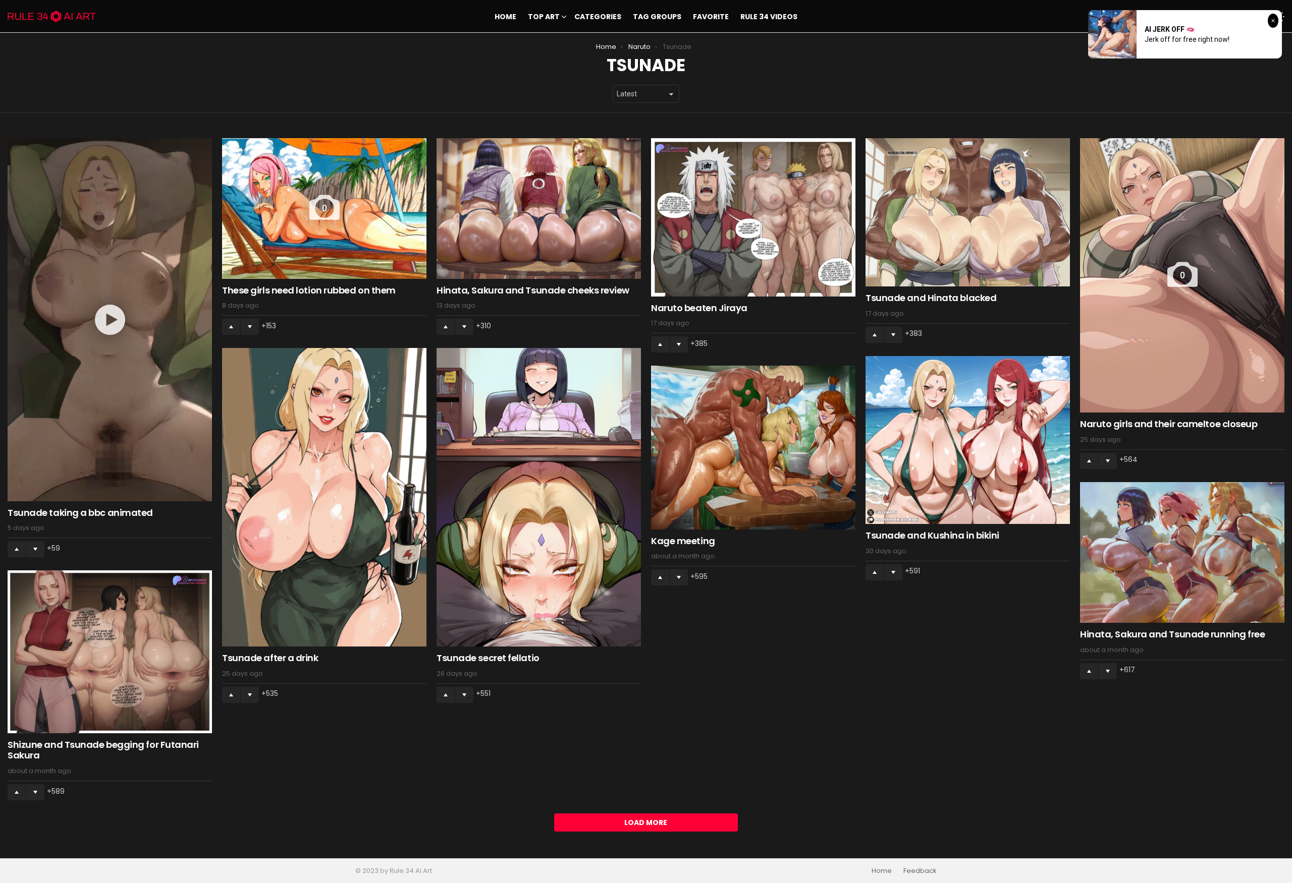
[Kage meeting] (753, 447)
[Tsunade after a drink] (324, 497)
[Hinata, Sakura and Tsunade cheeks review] (539, 208)
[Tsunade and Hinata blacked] (968, 212)
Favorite (711, 17)
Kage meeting (683, 541)
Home (505, 17)
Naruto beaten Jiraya (699, 308)
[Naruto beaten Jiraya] (753, 217)
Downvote (35, 549)
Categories (597, 17)
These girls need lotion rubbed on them (309, 290)
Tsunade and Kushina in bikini (932, 535)
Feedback (920, 871)
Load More (645, 822)
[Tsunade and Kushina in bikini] (968, 440)
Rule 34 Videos (768, 17)
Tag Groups (657, 17)
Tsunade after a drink (270, 658)
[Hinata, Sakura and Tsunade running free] (1182, 552)
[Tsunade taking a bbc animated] (110, 319)
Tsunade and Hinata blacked (931, 297)
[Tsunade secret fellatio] (539, 497)
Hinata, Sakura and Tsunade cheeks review (533, 290)
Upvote (17, 549)
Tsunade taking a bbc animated (80, 512)
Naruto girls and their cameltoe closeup (1168, 424)
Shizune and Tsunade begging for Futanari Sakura (103, 750)
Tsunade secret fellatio (488, 658)
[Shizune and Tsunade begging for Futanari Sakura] (110, 651)
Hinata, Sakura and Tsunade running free (1172, 634)
